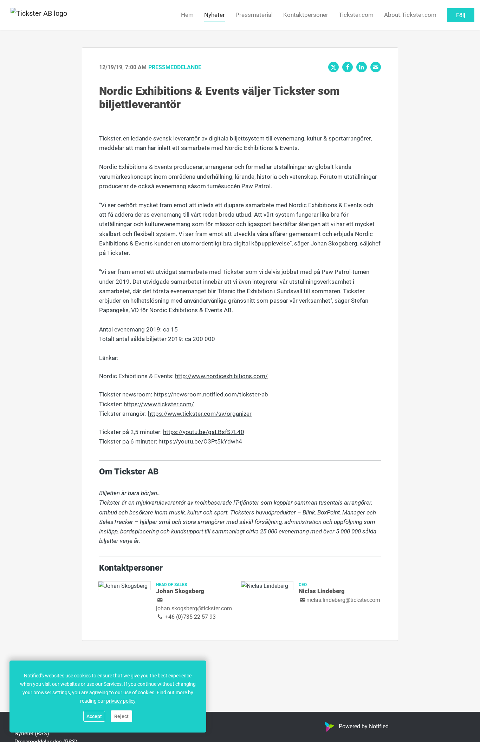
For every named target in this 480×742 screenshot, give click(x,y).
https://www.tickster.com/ (159, 404)
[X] (333, 67)
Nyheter (214, 15)
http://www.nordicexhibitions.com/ (221, 376)
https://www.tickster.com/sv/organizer (200, 413)
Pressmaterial (254, 15)
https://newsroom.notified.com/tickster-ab (211, 394)
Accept (94, 716)
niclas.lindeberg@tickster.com (343, 599)
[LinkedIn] (361, 67)
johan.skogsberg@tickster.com (194, 608)
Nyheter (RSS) (31, 733)
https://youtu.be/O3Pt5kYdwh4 (200, 441)
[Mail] (375, 67)
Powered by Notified (364, 726)
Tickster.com (356, 15)
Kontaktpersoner (305, 15)
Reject (121, 716)
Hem (187, 15)
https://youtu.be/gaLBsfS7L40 (203, 432)
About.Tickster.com (410, 15)
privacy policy (121, 700)
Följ (460, 15)
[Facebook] (347, 67)
